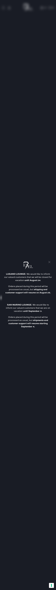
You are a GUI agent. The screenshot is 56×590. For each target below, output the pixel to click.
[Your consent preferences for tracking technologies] (51, 585)
